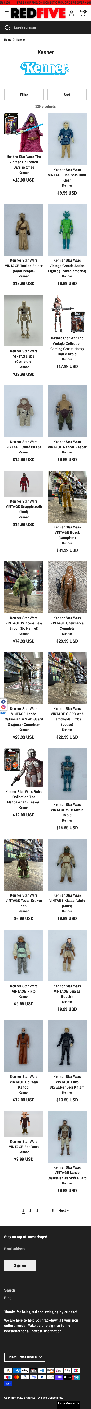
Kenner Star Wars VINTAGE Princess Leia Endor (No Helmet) (24, 623)
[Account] (71, 11)
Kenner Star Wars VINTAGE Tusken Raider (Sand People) (24, 265)
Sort (67, 94)
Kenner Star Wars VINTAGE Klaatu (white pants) (67, 900)
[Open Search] (7, 27)
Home (7, 39)
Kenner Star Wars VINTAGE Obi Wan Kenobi (24, 1082)
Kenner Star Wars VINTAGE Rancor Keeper (67, 444)
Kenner (20, 39)
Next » (64, 1210)
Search (9, 1290)
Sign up (20, 1265)
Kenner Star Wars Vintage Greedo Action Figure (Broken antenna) (67, 265)
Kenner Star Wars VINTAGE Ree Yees (24, 1144)
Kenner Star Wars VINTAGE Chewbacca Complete (67, 623)
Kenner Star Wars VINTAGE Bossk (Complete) (67, 532)
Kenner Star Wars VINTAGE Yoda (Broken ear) (24, 900)
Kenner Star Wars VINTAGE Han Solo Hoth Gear (67, 175)
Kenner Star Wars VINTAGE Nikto (23, 988)
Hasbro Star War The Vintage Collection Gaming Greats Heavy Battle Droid (67, 346)
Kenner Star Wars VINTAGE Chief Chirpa (23, 444)
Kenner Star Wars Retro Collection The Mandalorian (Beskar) (24, 797)
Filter (24, 94)
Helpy (3, 712)
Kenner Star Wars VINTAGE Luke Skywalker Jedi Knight (67, 1082)
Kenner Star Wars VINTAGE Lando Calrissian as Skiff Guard (67, 1172)
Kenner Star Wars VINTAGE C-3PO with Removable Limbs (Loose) (67, 716)
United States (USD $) (22, 1357)
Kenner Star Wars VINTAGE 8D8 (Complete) (23, 356)
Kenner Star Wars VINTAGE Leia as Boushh (67, 991)
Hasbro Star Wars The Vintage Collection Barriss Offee (24, 162)
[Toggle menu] (5, 13)
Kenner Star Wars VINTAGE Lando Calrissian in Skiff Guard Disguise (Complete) (24, 716)
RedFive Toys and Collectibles (44, 1398)
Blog (8, 1297)
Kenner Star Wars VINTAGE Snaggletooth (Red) (24, 506)
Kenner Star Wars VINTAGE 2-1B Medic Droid (67, 810)
